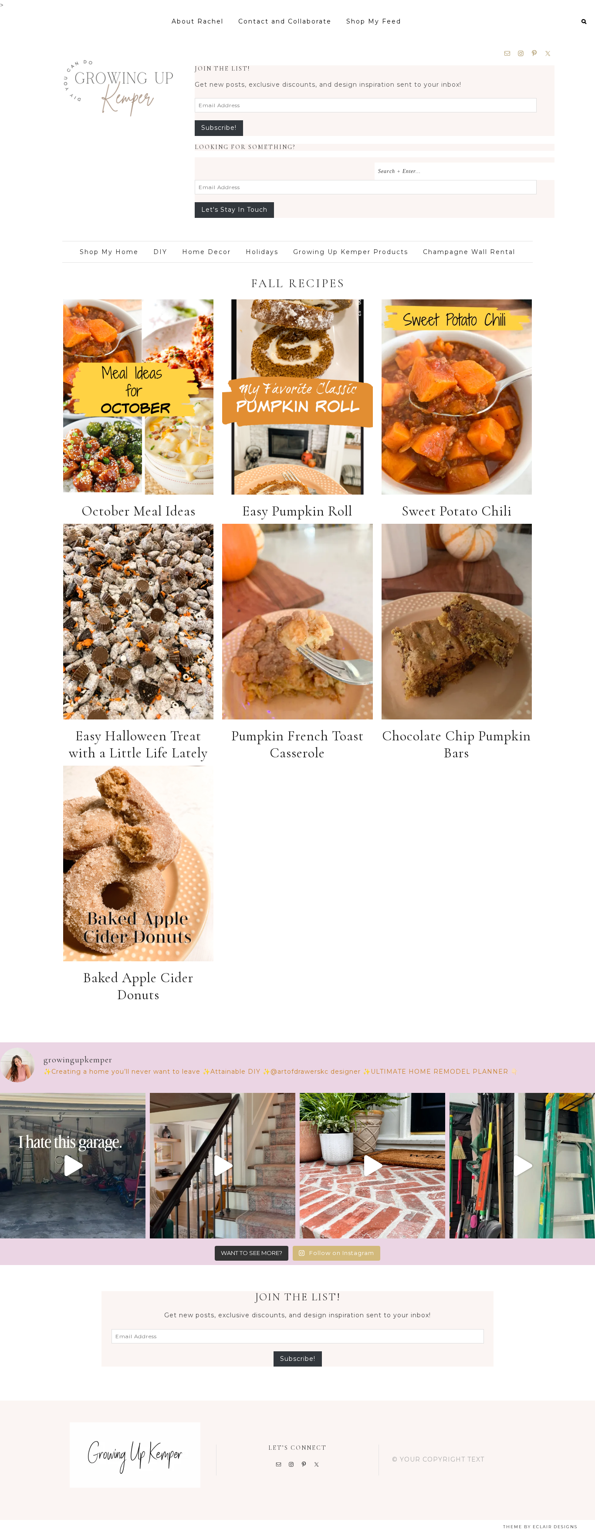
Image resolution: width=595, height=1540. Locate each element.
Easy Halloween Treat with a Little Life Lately (138, 744)
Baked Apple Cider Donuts (138, 986)
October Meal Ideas (138, 510)
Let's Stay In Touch (234, 210)
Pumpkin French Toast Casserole (297, 744)
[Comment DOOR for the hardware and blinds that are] (522, 1165)
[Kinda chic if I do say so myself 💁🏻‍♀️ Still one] (372, 1165)
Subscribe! (219, 128)
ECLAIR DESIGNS (555, 1526)
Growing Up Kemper (118, 82)
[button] (584, 21)
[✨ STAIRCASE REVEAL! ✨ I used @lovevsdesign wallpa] (222, 1165)
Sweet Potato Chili (457, 510)
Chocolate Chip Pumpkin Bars (456, 744)
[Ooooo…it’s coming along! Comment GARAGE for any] (72, 1165)
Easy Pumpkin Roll (297, 510)
